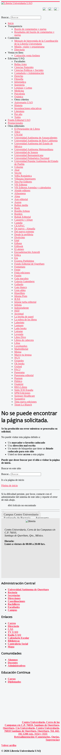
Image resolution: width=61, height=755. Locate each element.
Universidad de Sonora (26, 152)
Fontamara (19, 266)
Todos (17, 117)
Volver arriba (8, 745)
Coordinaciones (16, 601)
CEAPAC (19, 225)
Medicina (19, 90)
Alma (17, 196)
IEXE (17, 299)
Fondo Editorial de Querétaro (29, 263)
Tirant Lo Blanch (23, 404)
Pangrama (19, 372)
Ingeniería (19, 84)
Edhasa (18, 243)
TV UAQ (13, 632)
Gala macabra (21, 278)
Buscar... (5, 17)
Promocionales (15, 123)
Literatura (19, 111)
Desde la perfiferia (23, 234)
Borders (18, 214)
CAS (10, 629)
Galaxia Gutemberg (24, 281)
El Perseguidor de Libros (27, 128)
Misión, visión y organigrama (29, 46)
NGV (17, 357)
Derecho (18, 76)
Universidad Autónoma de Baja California (36, 140)
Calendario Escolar (18, 638)
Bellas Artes (20, 64)
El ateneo (19, 249)
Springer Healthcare (24, 395)
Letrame (18, 331)
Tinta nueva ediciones (25, 401)
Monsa (17, 351)
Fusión (17, 275)
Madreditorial (21, 349)
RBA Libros (20, 387)
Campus (12, 610)
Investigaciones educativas (27, 108)
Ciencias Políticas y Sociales (28, 70)
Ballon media (21, 205)
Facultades (14, 607)
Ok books (19, 363)
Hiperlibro (19, 293)
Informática (20, 82)
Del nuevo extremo (24, 231)
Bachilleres (14, 604)
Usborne (18, 167)
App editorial (21, 199)
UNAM (18, 134)
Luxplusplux (20, 346)
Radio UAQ (14, 635)
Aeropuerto (42, 517)
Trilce (17, 131)
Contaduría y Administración (29, 73)
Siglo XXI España (23, 390)
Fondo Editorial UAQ (19, 120)
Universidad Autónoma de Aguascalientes (35, 137)
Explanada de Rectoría (17, 517)
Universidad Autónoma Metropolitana (33, 149)
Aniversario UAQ (23, 102)
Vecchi (17, 172)
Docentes (13, 662)
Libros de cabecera (24, 340)
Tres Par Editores (23, 181)
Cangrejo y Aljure (23, 219)
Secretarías (14, 595)
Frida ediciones (22, 272)
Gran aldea (20, 290)
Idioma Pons (20, 296)
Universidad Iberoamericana (28, 155)
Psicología (19, 93)
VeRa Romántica (23, 175)
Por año (18, 114)
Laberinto (19, 322)
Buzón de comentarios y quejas (30, 29)
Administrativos (16, 665)
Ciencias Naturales (24, 67)
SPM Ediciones (22, 393)
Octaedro (19, 360)
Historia (18, 105)
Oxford (18, 366)
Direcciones (14, 598)
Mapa (11, 646)
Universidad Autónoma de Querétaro (28, 589)
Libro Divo (20, 337)
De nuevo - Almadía (24, 228)
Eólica (17, 255)
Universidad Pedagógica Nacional (31, 158)
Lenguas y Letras (23, 87)
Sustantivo (19, 398)
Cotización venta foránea (27, 55)
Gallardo (18, 284)
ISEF (17, 310)
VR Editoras (20, 184)
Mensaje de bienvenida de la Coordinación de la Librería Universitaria (36, 42)
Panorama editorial (24, 375)
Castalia (18, 222)
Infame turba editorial (25, 302)
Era (16, 258)
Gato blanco (20, 287)
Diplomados (14, 681)
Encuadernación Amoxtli (27, 252)
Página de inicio (9, 485)
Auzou (17, 202)
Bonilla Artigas (22, 211)
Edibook (18, 246)
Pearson (18, 378)
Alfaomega (20, 193)
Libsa (17, 343)
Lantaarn (18, 325)
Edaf (16, 240)
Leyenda (18, 334)
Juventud (19, 313)
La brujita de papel (24, 316)
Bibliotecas (14, 640)
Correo (12, 623)
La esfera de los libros (25, 319)
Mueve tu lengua (23, 354)
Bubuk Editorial (22, 216)
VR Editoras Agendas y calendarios (32, 187)
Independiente (21, 307)
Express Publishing (24, 260)
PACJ (17, 369)
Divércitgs (19, 237)
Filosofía (18, 79)
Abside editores (22, 190)
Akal (16, 170)
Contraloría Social (18, 643)
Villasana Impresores (25, 178)
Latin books (20, 328)
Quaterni (18, 384)
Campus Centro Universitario (21, 514)
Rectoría (12, 592)
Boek (17, 208)
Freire (17, 269)
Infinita (18, 304)
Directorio (19, 49)
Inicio (11, 23)
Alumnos (13, 659)
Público (18, 381)
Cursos (12, 678)
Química (18, 96)
